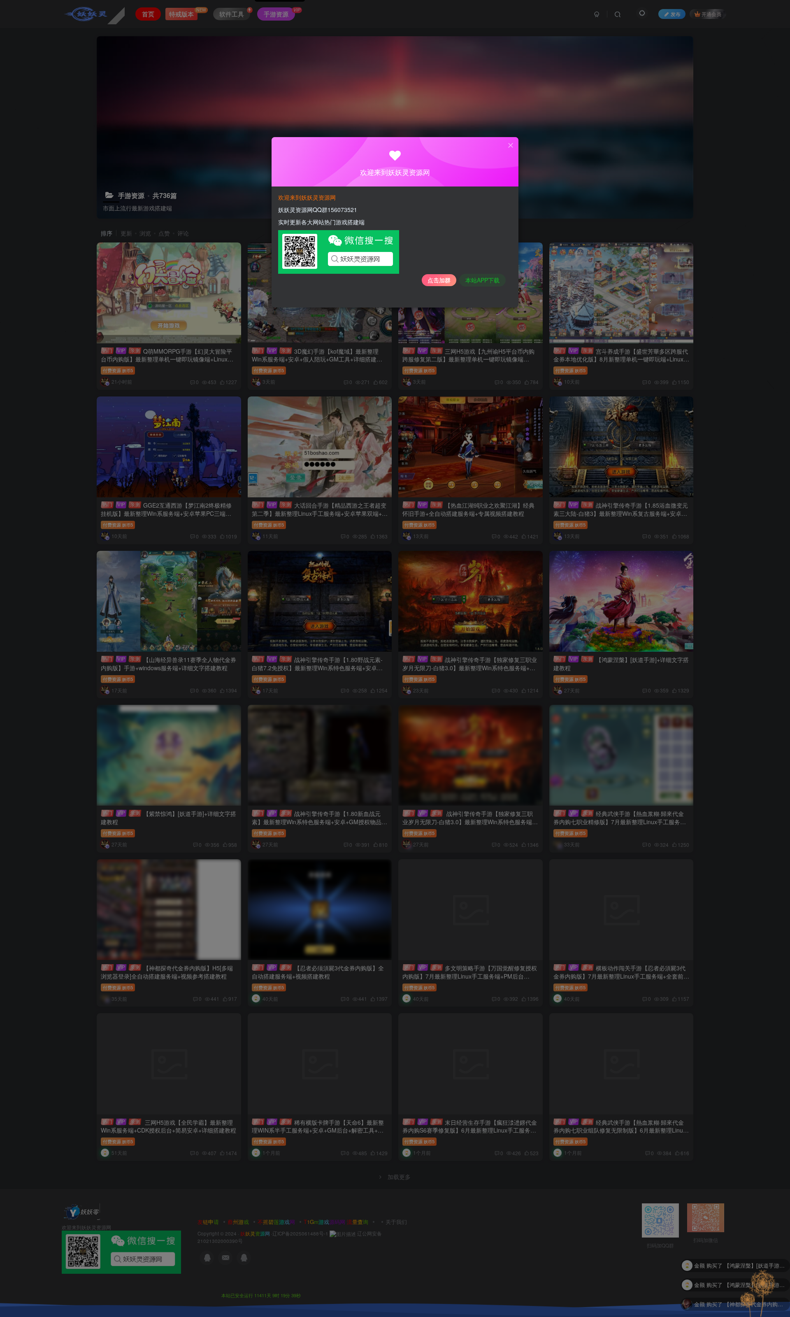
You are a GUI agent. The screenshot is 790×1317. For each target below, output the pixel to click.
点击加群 (439, 280)
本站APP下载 (482, 280)
